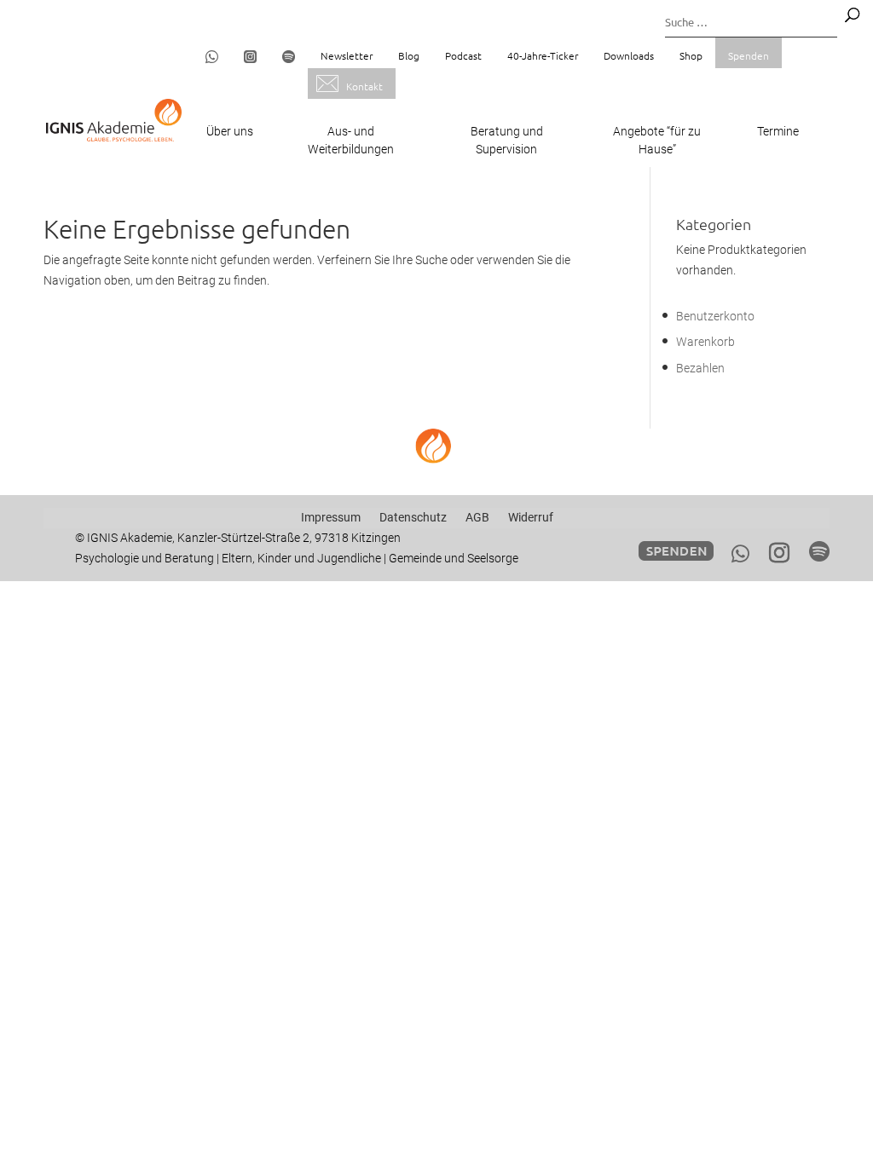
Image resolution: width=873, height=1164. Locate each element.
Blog (408, 55)
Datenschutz (413, 517)
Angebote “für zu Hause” (657, 140)
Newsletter (347, 55)
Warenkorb (705, 342)
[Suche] (852, 15)
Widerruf (530, 517)
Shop (690, 55)
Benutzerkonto (715, 316)
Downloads (629, 55)
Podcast (463, 55)
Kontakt (364, 86)
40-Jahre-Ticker (542, 55)
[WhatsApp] (740, 554)
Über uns (229, 131)
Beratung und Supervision (507, 140)
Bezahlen (700, 368)
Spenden (748, 55)
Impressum (331, 517)
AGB (477, 517)
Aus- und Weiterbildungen (351, 140)
